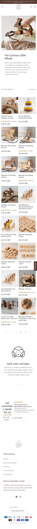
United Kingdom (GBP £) (17, 511)
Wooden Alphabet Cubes (25, 235)
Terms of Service (8, 470)
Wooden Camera (25, 289)
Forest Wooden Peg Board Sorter (8, 235)
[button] (2, 7)
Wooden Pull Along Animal (8, 146)
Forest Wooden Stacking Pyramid (25, 117)
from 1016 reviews (6, 418)
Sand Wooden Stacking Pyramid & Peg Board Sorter (26, 207)
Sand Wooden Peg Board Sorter (8, 290)
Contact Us (6, 466)
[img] (7, 415)
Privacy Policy (7, 474)
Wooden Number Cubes (25, 262)
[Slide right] (22, 384)
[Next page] (30, 332)
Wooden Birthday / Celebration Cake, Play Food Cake (27, 318)
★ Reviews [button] (35, 266)
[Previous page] (7, 332)
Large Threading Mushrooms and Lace (9, 317)
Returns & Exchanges (10, 463)
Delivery (6, 459)
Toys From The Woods (20, 523)
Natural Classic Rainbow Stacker (7, 117)
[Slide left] (15, 384)
